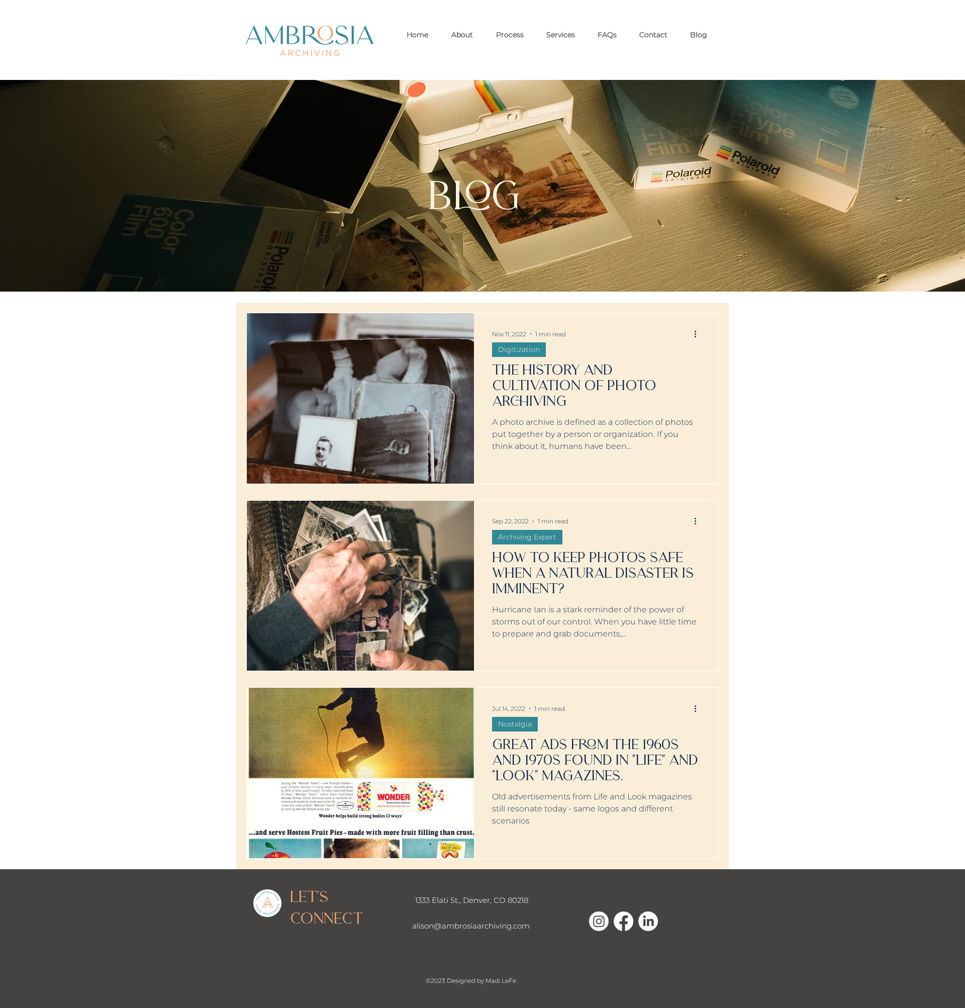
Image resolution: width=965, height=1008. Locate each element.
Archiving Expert (527, 536)
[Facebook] (623, 921)
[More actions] (699, 334)
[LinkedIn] (648, 921)
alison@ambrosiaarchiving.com (471, 926)
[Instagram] (599, 921)
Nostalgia (515, 723)
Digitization (519, 349)
